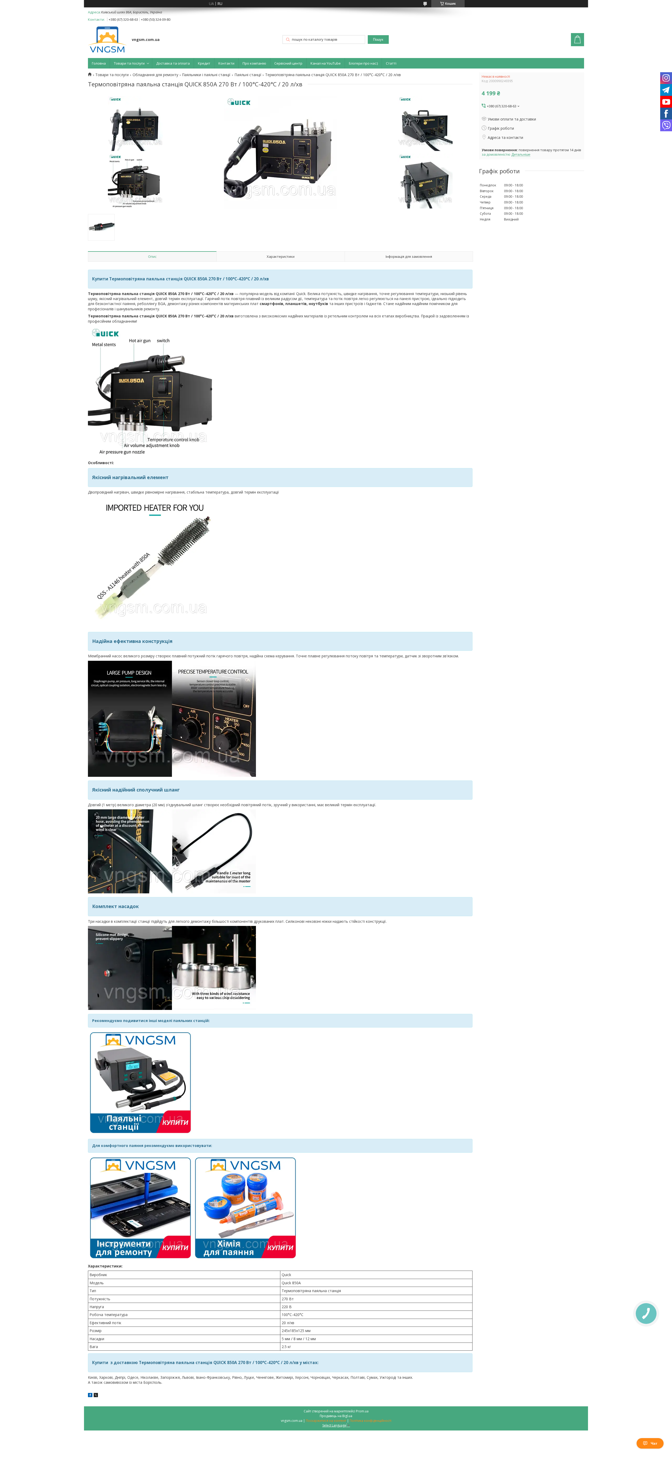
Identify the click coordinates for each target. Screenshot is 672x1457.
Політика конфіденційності (370, 1420)
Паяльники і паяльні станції (206, 74)
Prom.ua (362, 1411)
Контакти (226, 63)
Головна (99, 63)
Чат (654, 1443)
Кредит (204, 63)
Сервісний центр (288, 63)
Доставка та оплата (173, 63)
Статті (391, 63)
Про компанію (254, 63)
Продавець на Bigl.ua (336, 1416)
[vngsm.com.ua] (107, 40)
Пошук (378, 39)
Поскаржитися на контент (326, 1420)
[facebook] (90, 1395)
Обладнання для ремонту (155, 74)
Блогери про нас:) (363, 63)
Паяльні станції (247, 74)
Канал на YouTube (326, 63)
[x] (96, 1395)
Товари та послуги (129, 63)
